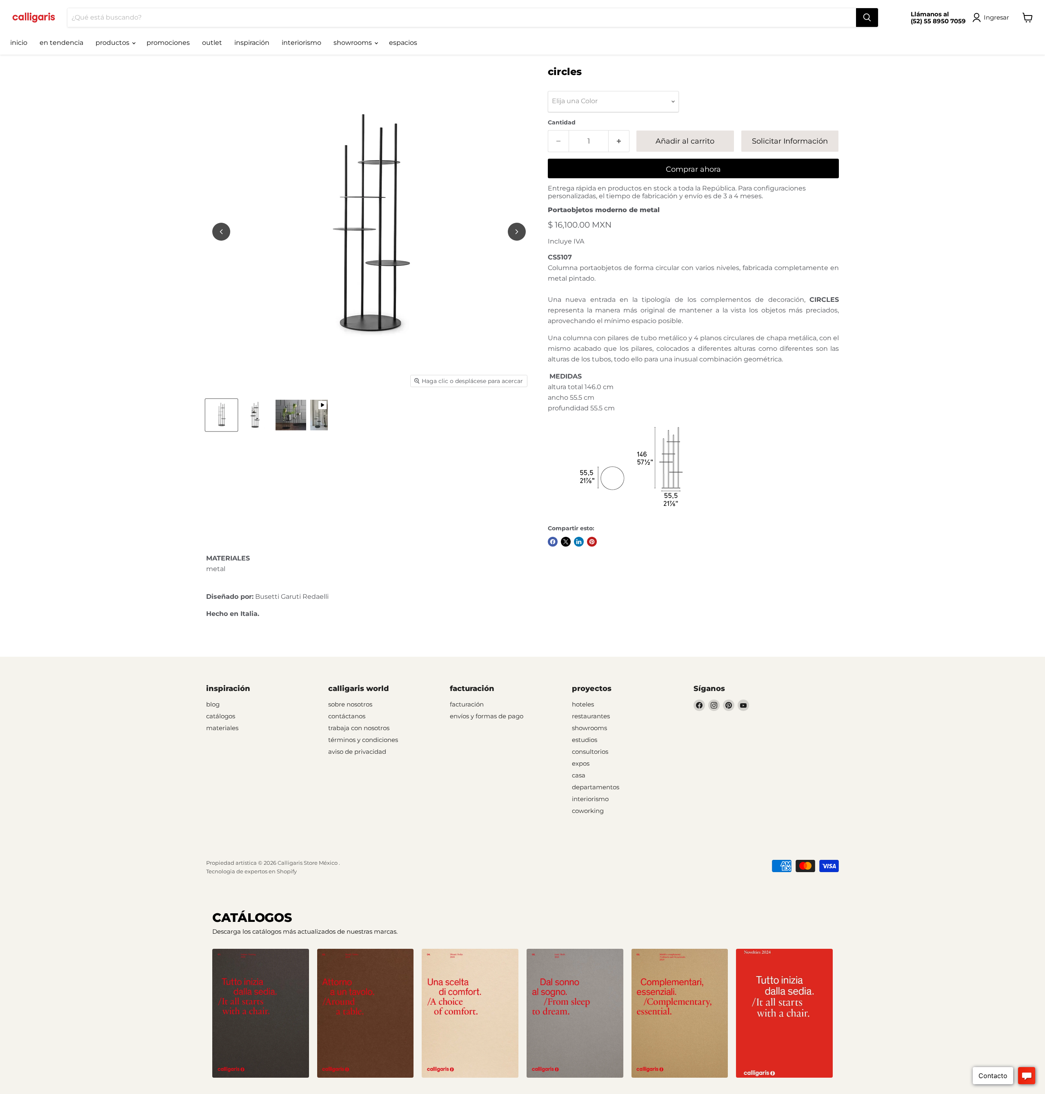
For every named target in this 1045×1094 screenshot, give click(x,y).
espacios (403, 43)
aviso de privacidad (357, 751)
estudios (584, 740)
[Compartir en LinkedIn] (579, 542)
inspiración (251, 43)
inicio (18, 43)
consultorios (590, 751)
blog (213, 704)
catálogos (220, 716)
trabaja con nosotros (358, 728)
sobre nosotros (350, 704)
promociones (168, 43)
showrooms (354, 43)
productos (113, 43)
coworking (588, 811)
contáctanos (346, 716)
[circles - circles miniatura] (221, 415)
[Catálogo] (260, 1013)
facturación (467, 704)
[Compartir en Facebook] (553, 542)
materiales (222, 728)
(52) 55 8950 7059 (938, 21)
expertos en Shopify (271, 871)
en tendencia (61, 43)
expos (580, 763)
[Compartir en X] (566, 542)
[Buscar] (867, 17)
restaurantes (591, 716)
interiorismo (301, 43)
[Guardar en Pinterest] (592, 542)
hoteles (583, 704)
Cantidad (562, 122)
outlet (212, 43)
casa (578, 775)
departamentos (595, 787)
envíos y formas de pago (486, 716)
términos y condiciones (363, 740)
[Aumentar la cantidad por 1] (619, 141)
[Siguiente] (517, 232)
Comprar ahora (693, 169)
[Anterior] (221, 232)
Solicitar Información (790, 141)
